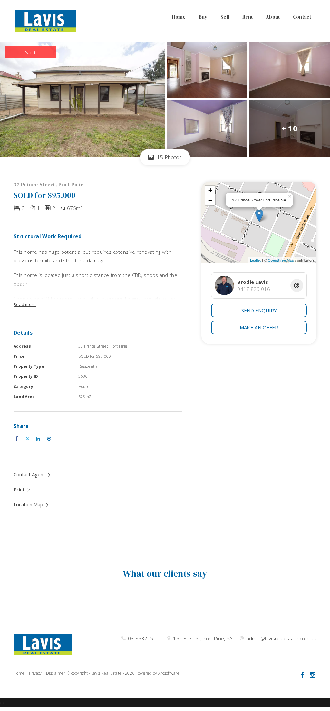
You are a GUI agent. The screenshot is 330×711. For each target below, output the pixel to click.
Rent (247, 17)
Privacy (35, 673)
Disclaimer (55, 673)
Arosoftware (169, 673)
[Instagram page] (312, 675)
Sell (224, 17)
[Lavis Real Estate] (45, 20)
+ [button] (210, 190)
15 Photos (168, 157)
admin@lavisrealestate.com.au (281, 638)
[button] (22, 489)
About (273, 17)
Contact (302, 17)
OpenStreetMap (281, 260)
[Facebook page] (303, 675)
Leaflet (255, 260)
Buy (203, 17)
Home (179, 17)
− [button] (210, 200)
